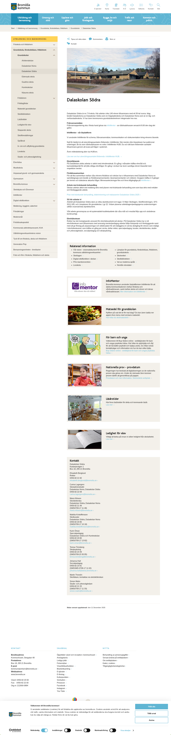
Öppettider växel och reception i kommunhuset (76, 655)
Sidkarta (141, 9)
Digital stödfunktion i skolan (84, 259)
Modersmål (18, 217)
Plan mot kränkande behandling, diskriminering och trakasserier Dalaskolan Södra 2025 (103, 195)
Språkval (21, 141)
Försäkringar (18, 211)
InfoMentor (111, 125)
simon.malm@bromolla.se (80, 591)
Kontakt (151, 9)
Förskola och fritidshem (23, 44)
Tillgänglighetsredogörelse (114, 666)
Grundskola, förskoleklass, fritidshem (54, 28)
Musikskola (18, 168)
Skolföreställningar (25, 135)
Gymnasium (18, 179)
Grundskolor (75, 28)
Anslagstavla (62, 658)
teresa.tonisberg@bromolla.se (82, 557)
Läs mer (109, 405)
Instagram (61, 688)
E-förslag (61, 674)
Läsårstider (22, 119)
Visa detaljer (126, 730)
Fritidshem (22, 98)
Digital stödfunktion (21, 201)
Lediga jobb (62, 660)
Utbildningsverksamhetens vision (27, 233)
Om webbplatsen (110, 660)
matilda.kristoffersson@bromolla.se (84, 527)
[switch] (67, 730)
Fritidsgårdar (23, 103)
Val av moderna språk (126, 262)
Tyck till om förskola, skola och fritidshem (30, 239)
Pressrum (61, 683)
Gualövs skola (28, 82)
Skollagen (77, 256)
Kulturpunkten (63, 677)
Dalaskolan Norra (29, 66)
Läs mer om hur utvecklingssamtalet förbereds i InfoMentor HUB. (93, 156)
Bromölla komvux (20, 184)
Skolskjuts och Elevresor (23, 190)
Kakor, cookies (109, 663)
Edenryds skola (28, 77)
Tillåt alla (151, 707)
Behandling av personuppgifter (115, 655)
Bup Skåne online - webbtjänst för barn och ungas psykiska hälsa (130, 352)
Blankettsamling (64, 669)
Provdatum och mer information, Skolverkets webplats (128, 378)
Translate (116, 9)
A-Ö (124, 9)
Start (13, 28)
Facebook (61, 686)
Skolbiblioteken (123, 259)
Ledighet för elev (24, 125)
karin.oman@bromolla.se (80, 543)
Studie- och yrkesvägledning (29, 157)
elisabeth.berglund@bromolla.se (83, 480)
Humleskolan (27, 87)
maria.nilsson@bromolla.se (81, 510)
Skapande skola (24, 130)
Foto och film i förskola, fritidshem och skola (31, 255)
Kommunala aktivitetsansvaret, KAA (28, 228)
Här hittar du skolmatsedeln (117, 318)
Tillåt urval (151, 713)
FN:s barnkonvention (82, 262)
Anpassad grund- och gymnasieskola (28, 173)
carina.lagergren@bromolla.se (82, 494)
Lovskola (77, 265)
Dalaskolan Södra (29, 71)
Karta (107, 9)
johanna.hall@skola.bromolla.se (83, 571)
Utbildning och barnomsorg (27, 28)
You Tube (61, 691)
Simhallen (61, 680)
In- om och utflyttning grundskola (31, 146)
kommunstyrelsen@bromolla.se (24, 669)
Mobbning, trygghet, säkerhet (25, 206)
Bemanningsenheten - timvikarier (27, 250)
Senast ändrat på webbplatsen (115, 658)
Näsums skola (28, 93)
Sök (158, 9)
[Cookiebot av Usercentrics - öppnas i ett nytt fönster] (15, 730)
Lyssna (132, 9)
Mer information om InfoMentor (133, 292)
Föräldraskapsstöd (21, 222)
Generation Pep (19, 244)
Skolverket (121, 256)
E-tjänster (97, 9)
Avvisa (151, 720)
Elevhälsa (17, 162)
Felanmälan (62, 663)
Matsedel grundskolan (27, 109)
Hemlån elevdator (124, 265)
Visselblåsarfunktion (65, 666)
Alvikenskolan (27, 61)
